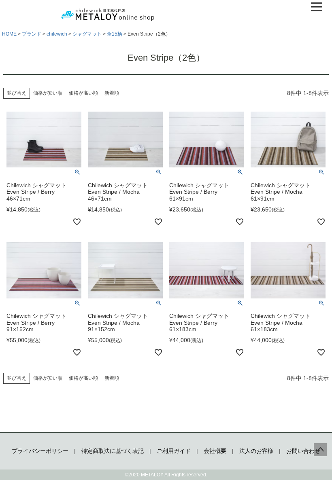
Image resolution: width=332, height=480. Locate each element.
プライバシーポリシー (40, 451)
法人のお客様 (256, 451)
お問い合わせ (303, 451)
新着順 (111, 93)
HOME (9, 34)
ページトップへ (320, 449)
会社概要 (215, 451)
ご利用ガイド (174, 451)
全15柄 (114, 34)
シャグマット (87, 34)
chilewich (57, 34)
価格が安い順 (47, 93)
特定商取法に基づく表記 (112, 451)
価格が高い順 (83, 93)
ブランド (31, 34)
